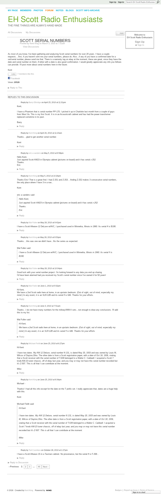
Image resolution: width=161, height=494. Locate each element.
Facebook (15, 78)
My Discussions (33, 32)
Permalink (18, 102)
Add (121, 33)
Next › (45, 467)
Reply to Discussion (18, 462)
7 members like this (25, 74)
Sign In (121, 2)
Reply (20, 126)
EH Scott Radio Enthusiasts (55, 18)
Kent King (34, 43)
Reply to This (15, 88)
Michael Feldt (34, 343)
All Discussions (15, 32)
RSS (9, 472)
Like (13, 74)
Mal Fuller (33, 222)
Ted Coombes (35, 450)
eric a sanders (35, 153)
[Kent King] (13, 47)
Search (158, 2)
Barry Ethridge (35, 102)
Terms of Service (147, 490)
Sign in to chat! (139, 492)
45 (39, 467)
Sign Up (112, 2)
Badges (118, 490)
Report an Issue (131, 490)
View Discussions (31, 47)
